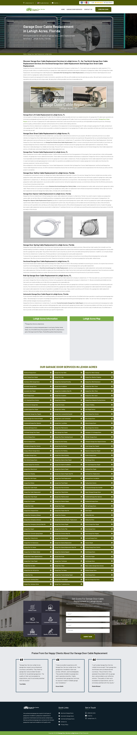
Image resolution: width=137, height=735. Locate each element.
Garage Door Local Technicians (62, 418)
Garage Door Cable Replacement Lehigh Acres (40, 54)
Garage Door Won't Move (91, 391)
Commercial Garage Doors (30, 428)
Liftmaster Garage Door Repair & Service (95, 441)
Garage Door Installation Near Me (63, 391)
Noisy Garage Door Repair (61, 432)
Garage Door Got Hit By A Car (31, 570)
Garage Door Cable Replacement (32, 492)
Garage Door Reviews (60, 515)
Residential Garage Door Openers (93, 496)
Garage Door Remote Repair (62, 501)
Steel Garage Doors (90, 552)
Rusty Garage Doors (90, 529)
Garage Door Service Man (61, 529)
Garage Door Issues (59, 405)
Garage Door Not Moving (61, 446)
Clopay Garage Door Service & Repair (33, 418)
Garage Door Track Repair (61, 579)
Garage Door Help (59, 377)
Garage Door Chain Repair (30, 496)
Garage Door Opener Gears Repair (63, 460)
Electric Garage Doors (29, 441)
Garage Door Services (74, 9)
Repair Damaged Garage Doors (93, 492)
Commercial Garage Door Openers (32, 423)
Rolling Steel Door (89, 519)
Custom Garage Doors (29, 437)
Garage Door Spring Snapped (62, 552)
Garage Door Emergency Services (32, 519)
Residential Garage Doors (91, 501)
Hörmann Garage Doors (91, 437)
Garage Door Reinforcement (62, 496)
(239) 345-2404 (103, 9)
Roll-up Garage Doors (90, 506)
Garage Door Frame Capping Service (33, 556)
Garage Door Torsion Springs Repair (64, 575)
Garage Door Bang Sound (30, 469)
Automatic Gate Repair (30, 391)
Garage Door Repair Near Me (62, 510)
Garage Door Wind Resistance (92, 382)
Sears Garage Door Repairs (92, 533)
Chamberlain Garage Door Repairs (32, 414)
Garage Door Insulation (60, 395)
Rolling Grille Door (89, 515)
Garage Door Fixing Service (31, 538)
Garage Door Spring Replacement (63, 542)
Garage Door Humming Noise (31, 579)
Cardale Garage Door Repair (31, 409)
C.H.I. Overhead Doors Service (31, 400)
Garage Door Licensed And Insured (63, 414)
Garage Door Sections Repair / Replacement (66, 519)
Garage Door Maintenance (61, 428)
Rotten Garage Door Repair (92, 524)
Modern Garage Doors (90, 455)
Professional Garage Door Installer (93, 487)
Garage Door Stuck (59, 556)
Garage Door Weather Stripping (93, 377)
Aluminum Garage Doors (30, 372)
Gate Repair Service (90, 409)
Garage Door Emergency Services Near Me (34, 524)
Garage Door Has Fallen (60, 372)
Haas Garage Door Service (91, 428)
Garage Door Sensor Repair (61, 524)
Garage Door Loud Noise (61, 423)
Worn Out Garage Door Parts (92, 579)
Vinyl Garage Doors (90, 561)
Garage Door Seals (28, 506)
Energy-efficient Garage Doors (32, 450)
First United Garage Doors (30, 460)
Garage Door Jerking (60, 409)
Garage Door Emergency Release (32, 515)
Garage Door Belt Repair (30, 478)
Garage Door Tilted (59, 565)
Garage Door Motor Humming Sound (64, 437)
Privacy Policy (64, 724)
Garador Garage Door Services (31, 464)
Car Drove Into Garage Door (31, 405)
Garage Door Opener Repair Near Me (64, 473)
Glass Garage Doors (90, 418)
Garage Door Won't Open (91, 395)
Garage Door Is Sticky (60, 400)
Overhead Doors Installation (92, 478)
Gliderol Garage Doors (90, 423)
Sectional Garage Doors (91, 538)
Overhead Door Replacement (92, 473)
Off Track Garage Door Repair (92, 464)
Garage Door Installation (61, 386)
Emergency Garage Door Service (32, 446)
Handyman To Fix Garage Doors (93, 432)
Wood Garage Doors (90, 575)
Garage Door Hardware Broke (31, 584)
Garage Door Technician (61, 561)
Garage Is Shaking (89, 405)
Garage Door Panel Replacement (63, 478)
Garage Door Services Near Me (62, 533)
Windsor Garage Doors (90, 570)
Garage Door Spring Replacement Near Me (65, 547)
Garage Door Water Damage (92, 372)
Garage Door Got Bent (29, 565)
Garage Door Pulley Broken (61, 492)
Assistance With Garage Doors (31, 382)
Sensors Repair (89, 542)
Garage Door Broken (29, 483)
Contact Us (88, 9)
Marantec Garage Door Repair (92, 450)
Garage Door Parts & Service (62, 487)
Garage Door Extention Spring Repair (33, 533)
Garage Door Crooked (29, 501)
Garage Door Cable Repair (30, 487)
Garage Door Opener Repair (61, 469)
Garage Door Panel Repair (61, 483)
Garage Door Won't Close (91, 386)
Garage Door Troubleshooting (62, 584)
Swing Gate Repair (90, 556)
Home (63, 9)
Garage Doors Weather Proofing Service (95, 400)
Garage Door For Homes (30, 547)
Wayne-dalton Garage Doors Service (94, 565)
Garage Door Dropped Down (31, 510)
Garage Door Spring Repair (61, 538)
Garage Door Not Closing (61, 441)
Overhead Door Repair (90, 469)
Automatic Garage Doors (30, 386)
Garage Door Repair (60, 506)
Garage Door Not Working (61, 450)
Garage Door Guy (28, 575)
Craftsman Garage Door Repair (32, 432)
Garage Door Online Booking (62, 455)
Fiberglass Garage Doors (30, 455)
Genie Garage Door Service (92, 414)
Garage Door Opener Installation (63, 464)
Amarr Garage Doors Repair (31, 377)
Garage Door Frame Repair (31, 561)
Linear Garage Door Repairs (92, 446)
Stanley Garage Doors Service (92, 547)
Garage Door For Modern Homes (32, 552)
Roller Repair (88, 510)
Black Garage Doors (29, 395)
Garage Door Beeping (29, 473)
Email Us (56, 3)
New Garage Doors (90, 460)
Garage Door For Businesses (31, 542)
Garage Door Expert (29, 529)
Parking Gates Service (90, 483)
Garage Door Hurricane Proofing (63, 382)
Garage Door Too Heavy (61, 570)
